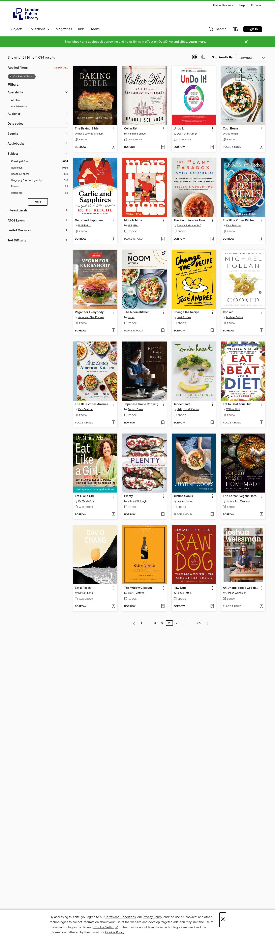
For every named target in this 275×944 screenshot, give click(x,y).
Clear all (61, 67)
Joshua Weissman (236, 593)
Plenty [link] (128, 496)
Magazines (64, 29)
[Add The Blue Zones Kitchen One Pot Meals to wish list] (261, 239)
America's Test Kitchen (91, 317)
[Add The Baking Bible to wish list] (113, 147)
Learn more (197, 42)
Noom (131, 317)
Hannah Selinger (137, 133)
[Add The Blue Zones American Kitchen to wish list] (113, 422)
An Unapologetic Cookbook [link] (241, 588)
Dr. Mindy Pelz (86, 501)
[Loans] (235, 30)
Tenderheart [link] (182, 404)
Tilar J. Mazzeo (136, 593)
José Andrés (184, 317)
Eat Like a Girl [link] (84, 496)
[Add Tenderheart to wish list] (212, 422)
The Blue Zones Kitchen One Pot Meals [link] (241, 220)
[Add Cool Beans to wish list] (261, 147)
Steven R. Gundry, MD (189, 225)
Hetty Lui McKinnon (188, 409)
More (38, 202)
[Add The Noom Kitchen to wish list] (162, 330)
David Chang (85, 593)
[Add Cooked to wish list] (261, 330)
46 (198, 623)
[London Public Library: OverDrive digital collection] (26, 14)
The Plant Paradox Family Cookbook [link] (192, 220)
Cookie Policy (114, 932)
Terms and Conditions (120, 917)
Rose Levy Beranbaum (90, 133)
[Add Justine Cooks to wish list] (212, 514)
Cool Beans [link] (231, 128)
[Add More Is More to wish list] (162, 239)
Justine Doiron (185, 501)
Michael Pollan (234, 317)
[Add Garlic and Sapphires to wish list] (113, 239)
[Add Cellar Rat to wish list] (162, 147)
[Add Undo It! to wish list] (212, 147)
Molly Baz (133, 225)
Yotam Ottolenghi (137, 501)
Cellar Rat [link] (130, 128)
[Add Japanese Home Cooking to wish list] (162, 422)
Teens (95, 29)
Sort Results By (222, 57)
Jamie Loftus (184, 593)
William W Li (233, 409)
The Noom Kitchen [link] (137, 312)
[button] (223, 5)
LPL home (255, 5)
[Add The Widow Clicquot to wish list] (162, 606)
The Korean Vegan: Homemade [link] (241, 496)
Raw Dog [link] (180, 588)
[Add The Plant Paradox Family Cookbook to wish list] (212, 239)
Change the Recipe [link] (186, 312)
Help (242, 5)
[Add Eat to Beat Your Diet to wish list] (261, 422)
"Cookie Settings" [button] (105, 927)
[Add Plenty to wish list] (162, 514)
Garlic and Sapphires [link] (89, 220)
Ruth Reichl (84, 225)
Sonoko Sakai (135, 409)
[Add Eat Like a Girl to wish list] (113, 514)
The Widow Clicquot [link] (138, 588)
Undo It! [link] (179, 128)
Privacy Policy (152, 917)
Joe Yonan (232, 133)
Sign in (252, 29)
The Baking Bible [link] (86, 128)
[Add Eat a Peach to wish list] (113, 606)
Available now (19, 106)
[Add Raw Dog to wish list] (212, 606)
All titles (15, 100)
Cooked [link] (228, 312)
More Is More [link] (133, 220)
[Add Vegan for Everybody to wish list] (113, 330)
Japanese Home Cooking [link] (141, 404)
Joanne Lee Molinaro (238, 501)
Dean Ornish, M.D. (187, 133)
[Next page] (207, 623)
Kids (81, 29)
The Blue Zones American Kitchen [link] (93, 404)
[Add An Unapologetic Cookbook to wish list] (261, 606)
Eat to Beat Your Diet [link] (237, 404)
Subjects (16, 29)
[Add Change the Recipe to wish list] (212, 330)
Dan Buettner (233, 225)
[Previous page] (134, 623)
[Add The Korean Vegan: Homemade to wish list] (261, 514)
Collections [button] (38, 29)
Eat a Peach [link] (83, 588)
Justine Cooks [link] (183, 496)
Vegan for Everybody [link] (89, 312)
